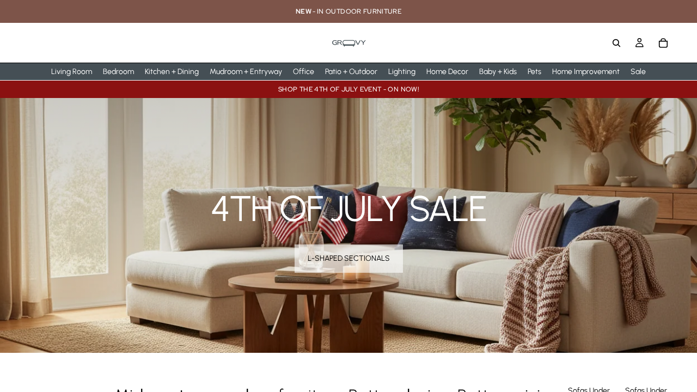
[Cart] (663, 43)
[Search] (616, 43)
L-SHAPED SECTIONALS (349, 258)
